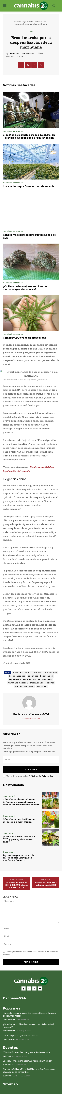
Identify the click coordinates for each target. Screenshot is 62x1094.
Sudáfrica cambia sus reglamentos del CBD (46, 883)
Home (17, 21)
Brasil (15, 672)
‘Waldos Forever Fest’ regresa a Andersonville (26, 1052)
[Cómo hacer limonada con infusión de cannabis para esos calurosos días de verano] (50, 800)
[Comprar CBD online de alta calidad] (31, 313)
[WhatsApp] (41, 65)
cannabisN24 (50, 672)
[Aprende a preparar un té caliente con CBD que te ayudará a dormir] (50, 856)
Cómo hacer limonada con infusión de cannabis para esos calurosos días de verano (21, 802)
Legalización (46, 676)
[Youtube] (40, 988)
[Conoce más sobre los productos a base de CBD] (31, 210)
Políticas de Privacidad (41, 776)
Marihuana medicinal (18, 683)
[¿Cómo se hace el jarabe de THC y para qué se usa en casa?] (50, 837)
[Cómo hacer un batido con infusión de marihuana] (50, 819)
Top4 (24, 21)
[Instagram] (29, 988)
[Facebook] (21, 65)
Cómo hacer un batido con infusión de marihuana (19, 820)
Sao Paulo (41, 686)
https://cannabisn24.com (31, 718)
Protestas (29, 686)
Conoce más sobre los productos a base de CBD (29, 236)
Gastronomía (9, 796)
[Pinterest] (34, 65)
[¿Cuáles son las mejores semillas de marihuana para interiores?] (31, 262)
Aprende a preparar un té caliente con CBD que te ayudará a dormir (18, 857)
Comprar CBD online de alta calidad (24, 337)
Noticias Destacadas (13, 131)
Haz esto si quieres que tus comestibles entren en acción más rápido (29, 1014)
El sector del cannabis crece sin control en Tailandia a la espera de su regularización (29, 136)
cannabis (37, 672)
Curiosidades (9, 1020)
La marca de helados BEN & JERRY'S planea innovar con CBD (16, 885)
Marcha (36, 679)
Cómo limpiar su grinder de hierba (20, 1035)
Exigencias (33, 676)
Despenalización (17, 676)
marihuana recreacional (42, 683)
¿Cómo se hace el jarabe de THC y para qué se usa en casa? (19, 839)
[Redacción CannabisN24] (31, 703)
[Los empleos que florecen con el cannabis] (31, 162)
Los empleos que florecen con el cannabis (28, 186)
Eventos (7, 1056)
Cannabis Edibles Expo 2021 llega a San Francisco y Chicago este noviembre (29, 1070)
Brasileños (25, 672)
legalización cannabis (20, 679)
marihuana (47, 679)
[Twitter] (28, 65)
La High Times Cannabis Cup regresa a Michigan (27, 1060)
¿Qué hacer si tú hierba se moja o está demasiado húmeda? (29, 1026)
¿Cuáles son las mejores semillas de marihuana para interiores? (25, 288)
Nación (18, 686)
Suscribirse (31, 769)
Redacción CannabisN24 (22, 53)
